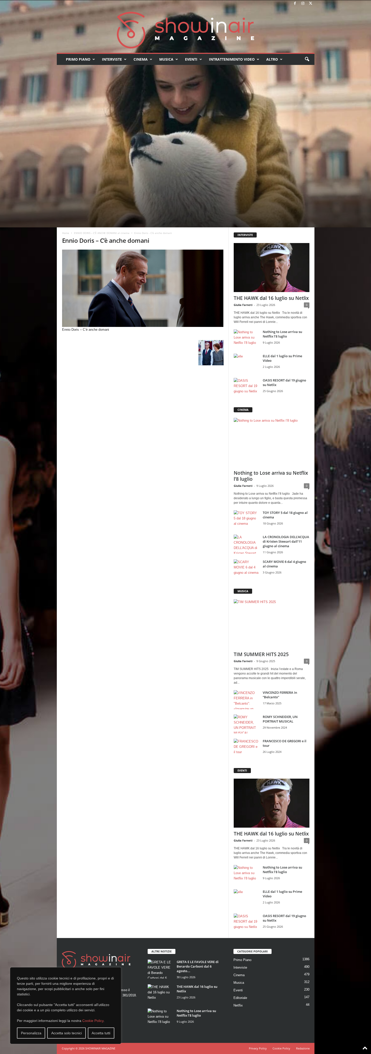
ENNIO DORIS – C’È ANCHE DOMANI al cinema (101, 233)
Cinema (141, 59)
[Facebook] (295, 3)
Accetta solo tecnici (66, 1033)
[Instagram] (303, 3)
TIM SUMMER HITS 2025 (261, 654)
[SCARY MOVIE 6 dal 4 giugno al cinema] (246, 568)
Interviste (112, 59)
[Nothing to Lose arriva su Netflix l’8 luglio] (246, 338)
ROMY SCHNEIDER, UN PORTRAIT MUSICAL (280, 719)
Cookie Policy (92, 1021)
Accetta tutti (101, 1033)
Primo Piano (78, 59)
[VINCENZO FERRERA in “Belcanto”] (246, 699)
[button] (306, 59)
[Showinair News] (185, 30)
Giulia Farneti (243, 305)
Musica (166, 59)
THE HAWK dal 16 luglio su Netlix (271, 298)
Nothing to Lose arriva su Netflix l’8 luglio (282, 334)
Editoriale (240, 998)
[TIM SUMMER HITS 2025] (271, 623)
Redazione (303, 1048)
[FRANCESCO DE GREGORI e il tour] (246, 748)
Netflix (238, 1005)
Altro (272, 59)
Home (65, 233)
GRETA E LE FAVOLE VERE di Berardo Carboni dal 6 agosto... (198, 966)
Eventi (191, 59)
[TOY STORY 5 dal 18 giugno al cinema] (246, 519)
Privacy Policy (258, 1048)
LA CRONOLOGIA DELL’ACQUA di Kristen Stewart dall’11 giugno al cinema (286, 541)
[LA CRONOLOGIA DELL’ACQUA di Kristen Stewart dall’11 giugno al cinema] (246, 544)
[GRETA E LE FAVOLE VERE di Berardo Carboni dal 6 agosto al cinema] (160, 969)
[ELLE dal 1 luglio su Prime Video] (246, 363)
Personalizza (31, 1033)
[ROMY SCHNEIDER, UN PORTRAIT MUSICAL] (246, 723)
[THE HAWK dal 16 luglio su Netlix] (271, 267)
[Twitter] (311, 3)
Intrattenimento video (232, 59)
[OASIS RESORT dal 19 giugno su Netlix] (246, 387)
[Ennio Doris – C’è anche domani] (143, 288)
